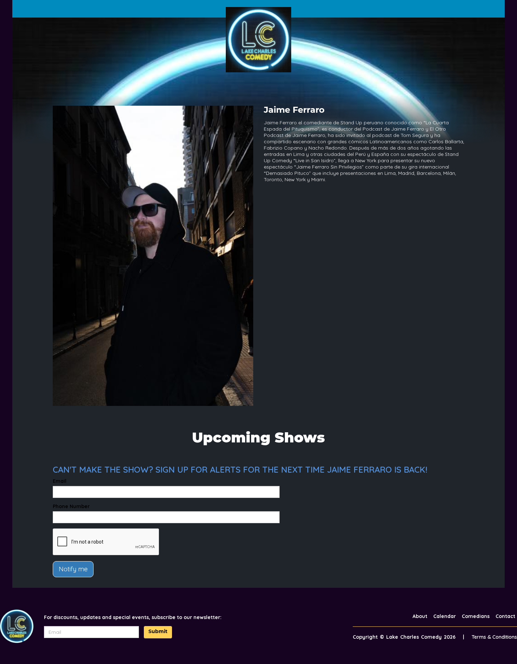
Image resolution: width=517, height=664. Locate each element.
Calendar (444, 616)
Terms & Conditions (494, 637)
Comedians (476, 616)
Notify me (73, 569)
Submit (157, 632)
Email (59, 481)
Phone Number (71, 506)
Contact (505, 616)
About (420, 616)
